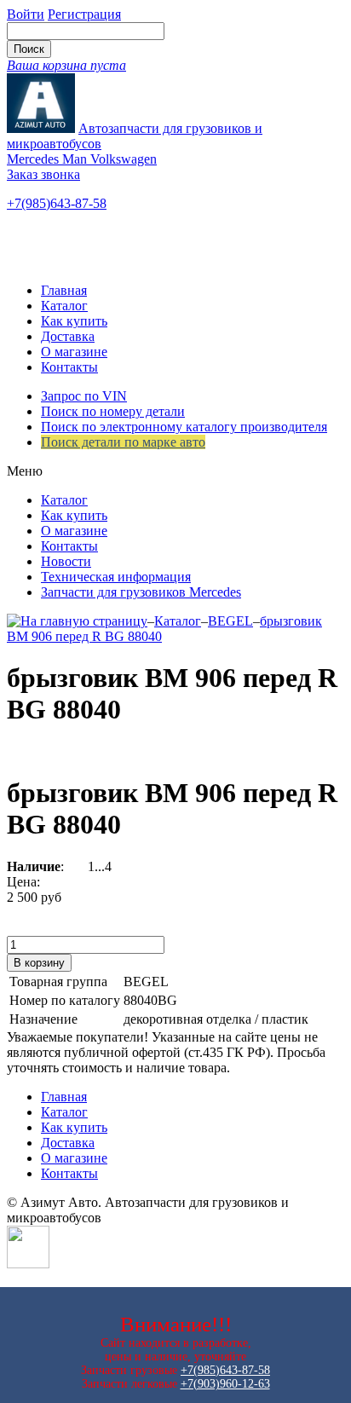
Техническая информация (116, 576)
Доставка (68, 336)
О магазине (74, 351)
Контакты (69, 367)
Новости (66, 561)
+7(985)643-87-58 (56, 203)
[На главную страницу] (77, 621)
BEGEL (230, 621)
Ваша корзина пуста (66, 65)
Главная (64, 290)
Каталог (64, 305)
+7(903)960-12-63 (225, 1383)
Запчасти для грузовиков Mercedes (141, 592)
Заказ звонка (43, 174)
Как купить (74, 321)
